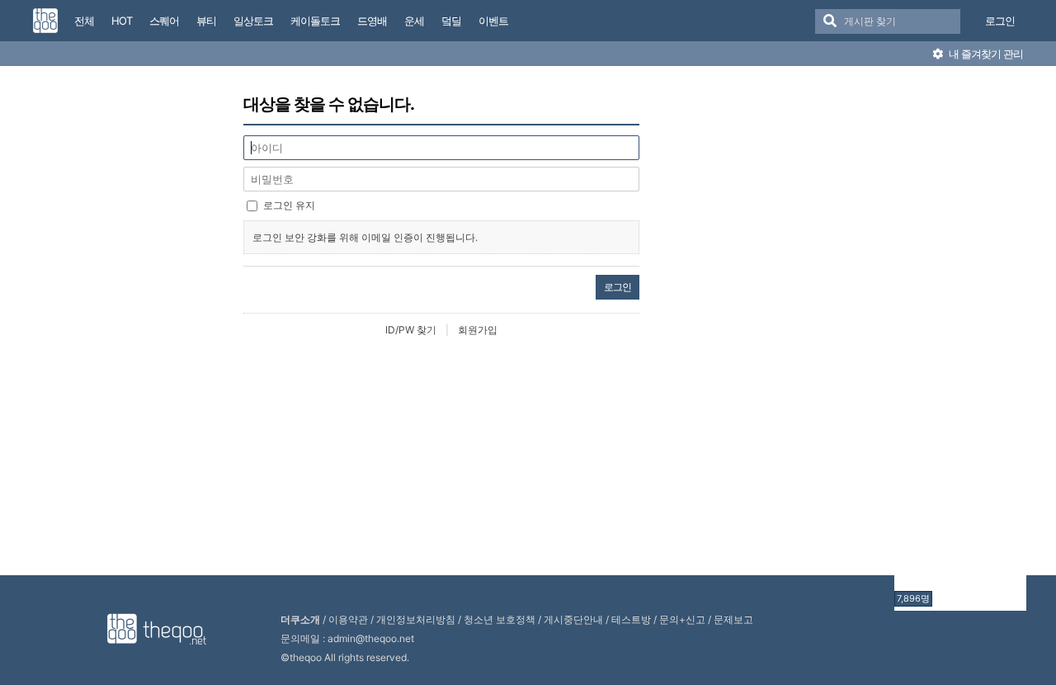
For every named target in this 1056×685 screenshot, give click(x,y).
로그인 (1000, 20)
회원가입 (477, 330)
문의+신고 (682, 619)
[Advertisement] (960, 340)
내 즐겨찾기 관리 (984, 53)
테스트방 (631, 619)
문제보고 (733, 619)
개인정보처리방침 (415, 619)
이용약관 (348, 619)
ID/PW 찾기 (410, 330)
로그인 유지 (289, 205)
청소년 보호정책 (499, 619)
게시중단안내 (573, 619)
